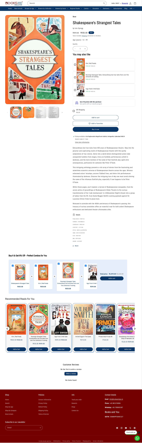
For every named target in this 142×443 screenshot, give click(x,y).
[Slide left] (7, 112)
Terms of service (76, 441)
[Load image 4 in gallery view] (53, 112)
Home (7, 399)
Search (7, 403)
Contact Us (75, 410)
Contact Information (44, 399)
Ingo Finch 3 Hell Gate (60, 337)
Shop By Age (9, 407)
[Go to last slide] (7, 329)
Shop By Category (10, 410)
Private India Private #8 (105, 337)
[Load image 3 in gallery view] (41, 112)
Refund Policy (42, 407)
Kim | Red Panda (16, 337)
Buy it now (95, 129)
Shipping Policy (43, 410)
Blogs (73, 407)
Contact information (98, 441)
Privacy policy (66, 441)
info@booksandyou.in (116, 399)
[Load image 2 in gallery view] (28, 112)
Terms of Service (43, 414)
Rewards (125, 3)
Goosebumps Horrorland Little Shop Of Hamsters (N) (127, 337)
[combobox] (67, 3)
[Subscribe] (40, 427)
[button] (30, 8)
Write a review (71, 374)
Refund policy (57, 441)
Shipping (84, 36)
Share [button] (76, 246)
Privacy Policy (42, 403)
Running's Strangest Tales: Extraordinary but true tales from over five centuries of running (38, 338)
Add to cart (111, 278)
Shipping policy (87, 441)
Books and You (47, 441)
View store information (82, 142)
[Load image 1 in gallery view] (16, 112)
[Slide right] (62, 112)
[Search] (104, 3)
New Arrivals (9, 414)
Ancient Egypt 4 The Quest (83, 337)
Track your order (77, 399)
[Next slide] (135, 329)
